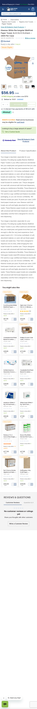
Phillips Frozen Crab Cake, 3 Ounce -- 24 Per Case (26, 339)
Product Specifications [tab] (28, 151)
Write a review (30, 38)
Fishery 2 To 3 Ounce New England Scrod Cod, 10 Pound (10, 436)
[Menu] (2, 9)
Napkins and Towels (9, 22)
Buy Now (32, 104)
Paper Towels (7, 24)
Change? (20, 99)
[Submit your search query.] (34, 13)
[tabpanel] (18, 219)
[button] (29, 9)
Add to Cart (17, 104)
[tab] (3, 87)
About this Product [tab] (8, 151)
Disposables (15, 19)
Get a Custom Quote (12, 132)
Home (5, 19)
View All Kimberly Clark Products (12, 27)
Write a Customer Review (18, 524)
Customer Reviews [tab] (13, 503)
